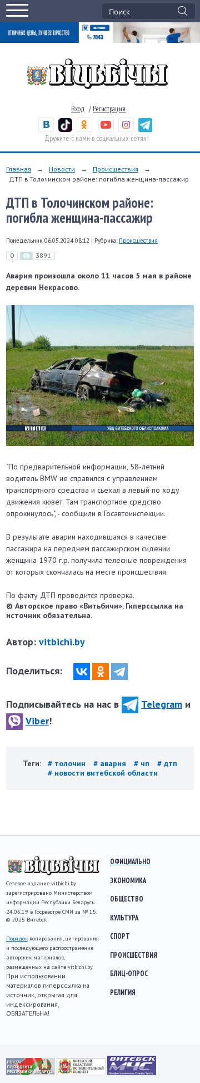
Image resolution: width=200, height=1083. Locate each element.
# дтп (167, 763)
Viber (37, 720)
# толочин (68, 763)
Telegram (161, 704)
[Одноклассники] (100, 671)
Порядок (17, 938)
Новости (62, 169)
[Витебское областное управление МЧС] (131, 1072)
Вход (77, 109)
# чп (143, 763)
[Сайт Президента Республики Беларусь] (31, 1072)
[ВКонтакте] (81, 671)
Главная (18, 169)
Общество (126, 898)
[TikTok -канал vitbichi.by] (65, 129)
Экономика (128, 880)
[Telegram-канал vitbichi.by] (145, 129)
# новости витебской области (103, 773)
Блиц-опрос (129, 973)
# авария (110, 763)
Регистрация (109, 109)
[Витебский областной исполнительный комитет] (82, 1072)
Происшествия (115, 169)
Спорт (120, 936)
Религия (123, 992)
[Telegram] (119, 671)
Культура (124, 917)
